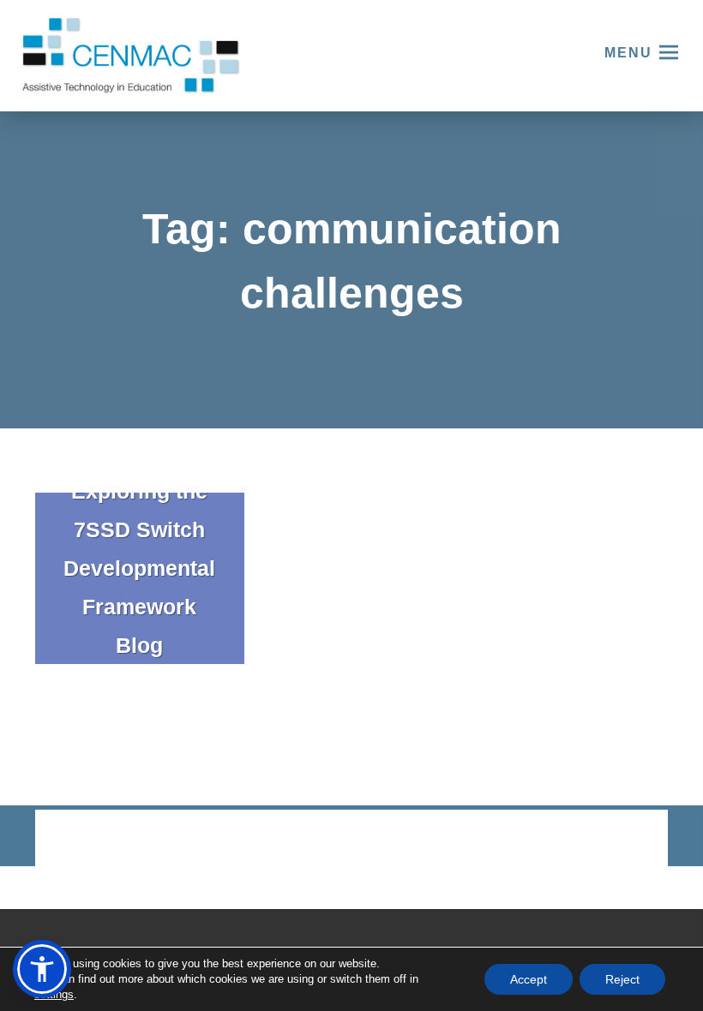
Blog (139, 645)
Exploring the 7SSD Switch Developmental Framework (139, 549)
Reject (622, 979)
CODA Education (623, 839)
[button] (42, 969)
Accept (528, 979)
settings (54, 994)
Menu (628, 52)
